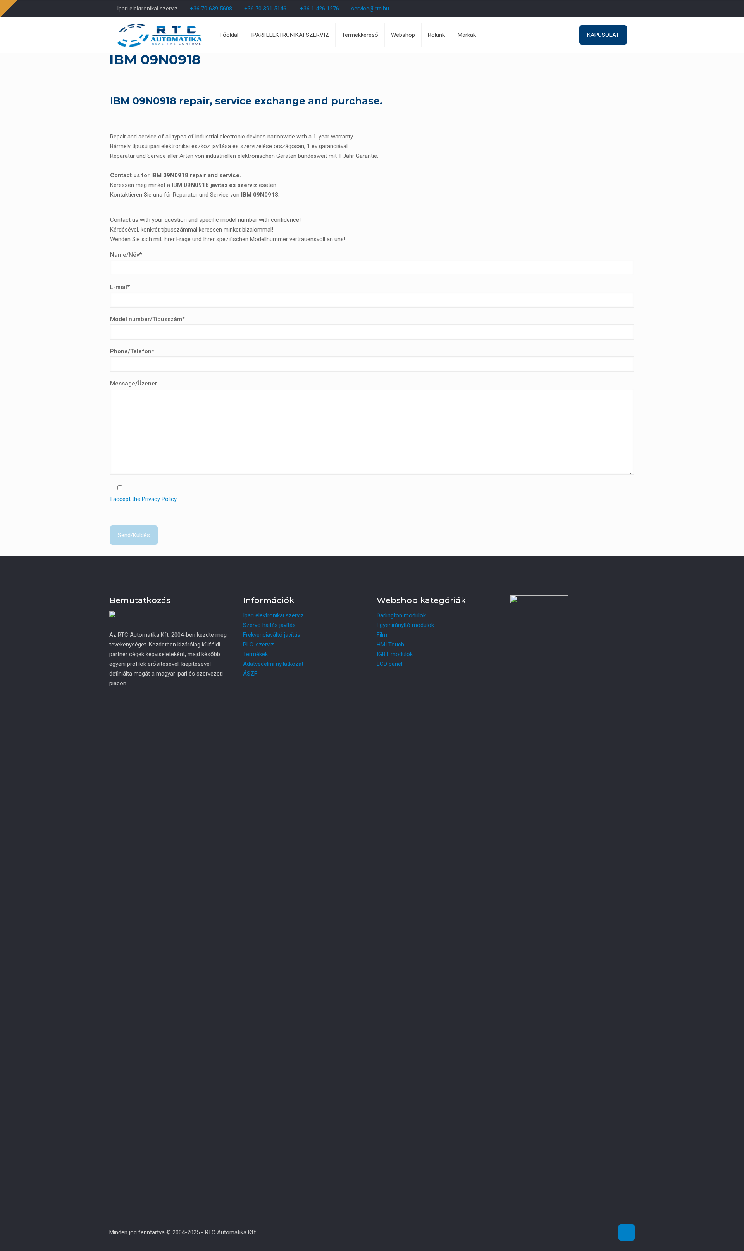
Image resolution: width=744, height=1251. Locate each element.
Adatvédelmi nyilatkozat (273, 663)
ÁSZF (250, 673)
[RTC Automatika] (159, 34)
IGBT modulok (395, 654)
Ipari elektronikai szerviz (273, 615)
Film (382, 634)
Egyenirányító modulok (405, 625)
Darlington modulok (401, 615)
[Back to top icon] (626, 1232)
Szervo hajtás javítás (269, 625)
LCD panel (389, 663)
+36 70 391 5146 (264, 8)
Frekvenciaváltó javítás (271, 634)
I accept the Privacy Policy (143, 499)
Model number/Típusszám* (147, 319)
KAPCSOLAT (603, 34)
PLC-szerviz (258, 644)
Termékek (255, 654)
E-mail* (120, 286)
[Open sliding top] (8, 8)
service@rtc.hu (370, 8)
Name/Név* (126, 254)
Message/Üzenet (133, 383)
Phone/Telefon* (132, 351)
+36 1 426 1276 (319, 8)
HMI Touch (390, 644)
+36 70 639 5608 (210, 8)
